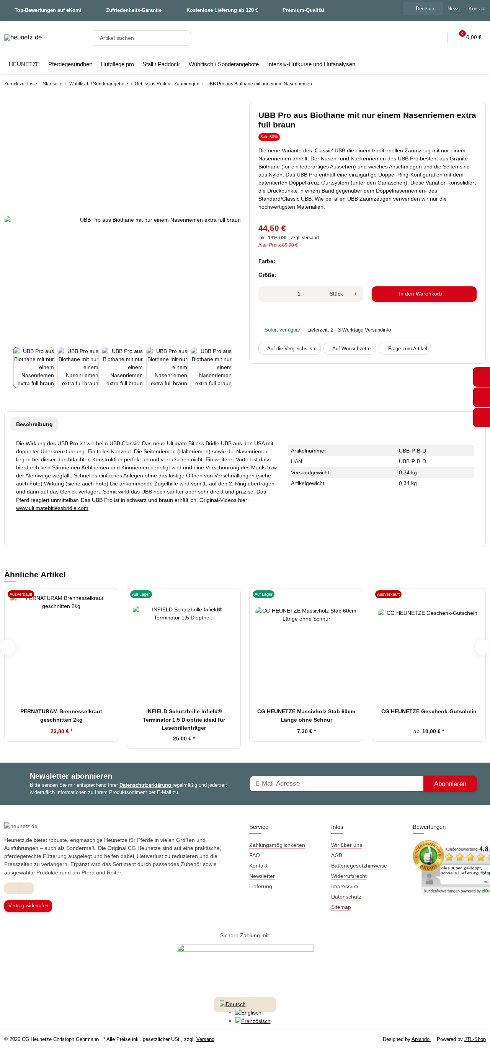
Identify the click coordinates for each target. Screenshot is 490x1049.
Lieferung (260, 886)
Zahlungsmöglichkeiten (277, 845)
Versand (310, 237)
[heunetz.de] (23, 38)
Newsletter (262, 876)
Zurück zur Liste (20, 84)
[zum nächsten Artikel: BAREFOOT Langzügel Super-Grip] (477, 84)
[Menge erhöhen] (355, 294)
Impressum (344, 886)
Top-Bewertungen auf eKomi (48, 10)
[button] (421, 37)
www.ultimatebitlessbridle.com (52, 508)
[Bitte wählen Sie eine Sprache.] (233, 1004)
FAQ (254, 855)
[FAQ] (405, 37)
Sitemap (341, 907)
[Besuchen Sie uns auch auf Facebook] (11, 888)
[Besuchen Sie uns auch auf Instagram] (26, 888)
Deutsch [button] (425, 8)
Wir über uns (346, 845)
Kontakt (258, 866)
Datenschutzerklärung (146, 785)
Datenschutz (346, 897)
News (454, 8)
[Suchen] (183, 38)
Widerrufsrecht (349, 876)
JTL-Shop (475, 1039)
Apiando (421, 1039)
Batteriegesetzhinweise (359, 866)
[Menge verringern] (266, 294)
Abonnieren (450, 784)
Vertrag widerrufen (28, 905)
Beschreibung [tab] (34, 424)
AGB (336, 855)
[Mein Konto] (436, 37)
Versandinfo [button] (378, 330)
